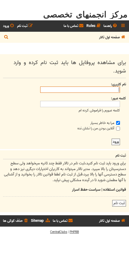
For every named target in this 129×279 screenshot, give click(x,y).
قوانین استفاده (114, 189)
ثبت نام (119, 203)
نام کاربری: (118, 84)
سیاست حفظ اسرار (86, 189)
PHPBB (74, 232)
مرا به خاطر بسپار (102, 123)
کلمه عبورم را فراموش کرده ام (99, 110)
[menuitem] (111, 26)
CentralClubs (58, 232)
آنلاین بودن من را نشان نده (96, 128)
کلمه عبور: (118, 98)
